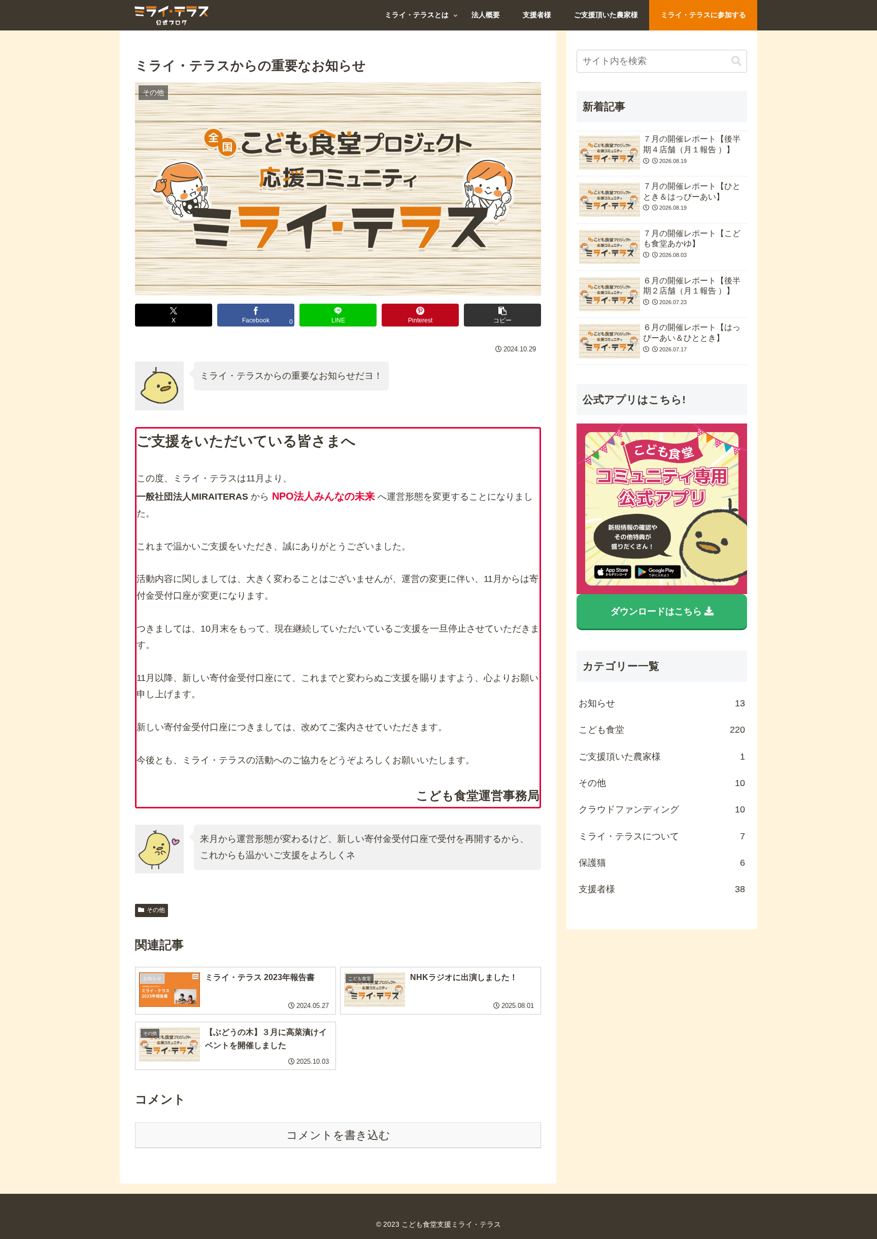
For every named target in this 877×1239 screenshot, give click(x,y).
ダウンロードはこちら (657, 611)
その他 (156, 910)
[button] (502, 315)
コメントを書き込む (338, 1135)
